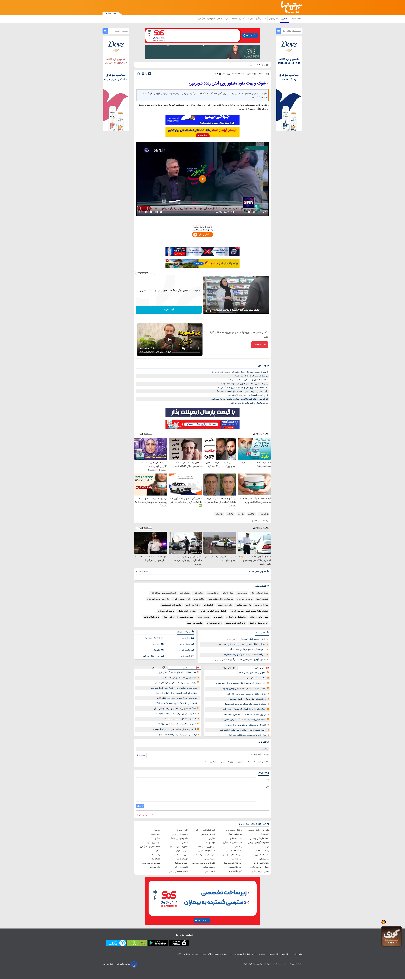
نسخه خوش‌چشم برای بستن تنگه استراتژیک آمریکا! (243, 719)
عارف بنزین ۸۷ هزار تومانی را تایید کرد (181, 719)
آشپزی (242, 18)
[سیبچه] (179, 943)
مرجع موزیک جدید (245, 599)
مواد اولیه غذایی (261, 605)
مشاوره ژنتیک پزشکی (187, 611)
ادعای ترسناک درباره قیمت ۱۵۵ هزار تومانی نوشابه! (244, 688)
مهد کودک (210, 842)
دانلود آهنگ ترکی (151, 617)
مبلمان (185, 842)
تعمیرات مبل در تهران (179, 846)
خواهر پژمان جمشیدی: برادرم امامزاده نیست (178, 677)
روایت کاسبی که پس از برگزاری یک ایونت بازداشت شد (243, 730)
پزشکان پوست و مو (233, 830)
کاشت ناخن (264, 834)
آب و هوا (156, 644)
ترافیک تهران (184, 650)
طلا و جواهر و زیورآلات (178, 838)
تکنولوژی (211, 18)
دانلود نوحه (218, 617)
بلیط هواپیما (242, 593)
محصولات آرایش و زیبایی (258, 842)
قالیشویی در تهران (180, 867)
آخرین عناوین (258, 668)
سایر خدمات (155, 867)
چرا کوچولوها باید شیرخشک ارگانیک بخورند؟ (249, 403)
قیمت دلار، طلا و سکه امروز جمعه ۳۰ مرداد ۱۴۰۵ (176, 703)
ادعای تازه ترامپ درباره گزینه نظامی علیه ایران (247, 735)
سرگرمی (201, 18)
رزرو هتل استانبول (243, 605)
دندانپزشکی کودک (261, 863)
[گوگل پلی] (158, 943)
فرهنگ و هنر (223, 18)
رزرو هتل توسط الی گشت (158, 599)
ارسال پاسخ (141, 755)
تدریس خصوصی (208, 834)
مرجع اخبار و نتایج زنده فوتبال (220, 599)
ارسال (140, 806)
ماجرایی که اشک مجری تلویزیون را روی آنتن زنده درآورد (241, 644)
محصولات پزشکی (234, 834)
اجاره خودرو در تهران (181, 599)
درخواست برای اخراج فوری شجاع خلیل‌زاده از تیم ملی (174, 688)
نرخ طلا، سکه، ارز (152, 638)
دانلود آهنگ (199, 599)
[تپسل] (136, 273)
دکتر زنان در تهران (261, 855)
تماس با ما (251, 954)
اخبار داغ (227, 668)
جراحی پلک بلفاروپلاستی (171, 605)
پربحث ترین (155, 667)
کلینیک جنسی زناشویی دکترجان (212, 611)
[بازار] (137, 943)
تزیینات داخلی (182, 859)
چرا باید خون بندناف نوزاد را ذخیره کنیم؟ (251, 376)
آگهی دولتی (206, 954)
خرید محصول (260, 345)
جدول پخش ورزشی (151, 656)
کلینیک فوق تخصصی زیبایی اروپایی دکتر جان (249, 611)
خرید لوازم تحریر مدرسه (235, 623)
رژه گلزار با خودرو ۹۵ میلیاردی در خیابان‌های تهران (175, 708)
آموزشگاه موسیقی (234, 867)
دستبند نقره (198, 593)
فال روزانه (156, 650)
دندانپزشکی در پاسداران (236, 617)
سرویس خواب (182, 851)
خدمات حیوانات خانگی (232, 842)
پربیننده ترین (188, 667)
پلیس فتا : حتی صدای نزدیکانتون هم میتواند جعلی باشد (244, 383)
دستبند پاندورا (262, 599)
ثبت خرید (169, 310)
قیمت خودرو (185, 644)
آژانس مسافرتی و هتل (178, 871)
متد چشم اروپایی (225, 605)
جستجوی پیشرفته (191, 954)
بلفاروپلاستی (227, 593)
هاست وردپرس (203, 617)
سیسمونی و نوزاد (153, 842)
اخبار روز (284, 18)
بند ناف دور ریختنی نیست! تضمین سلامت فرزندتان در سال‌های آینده (239, 399)
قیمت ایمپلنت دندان (259, 593)
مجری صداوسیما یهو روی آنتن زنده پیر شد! (247, 649)
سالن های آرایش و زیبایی (258, 830)
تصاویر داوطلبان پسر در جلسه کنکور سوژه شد (177, 724)
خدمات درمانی (236, 838)
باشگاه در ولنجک (193, 605)
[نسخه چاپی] (138, 73)
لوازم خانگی (155, 855)
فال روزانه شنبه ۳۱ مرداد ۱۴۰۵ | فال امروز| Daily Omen (243, 714)
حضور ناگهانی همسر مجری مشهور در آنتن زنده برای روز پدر (240, 659)
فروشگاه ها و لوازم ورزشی (231, 855)
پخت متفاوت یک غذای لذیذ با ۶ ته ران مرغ (177, 672)
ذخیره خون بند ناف (166, 611)
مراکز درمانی (264, 846)
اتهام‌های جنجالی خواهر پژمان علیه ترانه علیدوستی (174, 729)
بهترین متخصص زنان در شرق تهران (178, 617)
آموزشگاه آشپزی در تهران (204, 830)
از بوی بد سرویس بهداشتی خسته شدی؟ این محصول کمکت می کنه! (239, 372)
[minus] (143, 73)
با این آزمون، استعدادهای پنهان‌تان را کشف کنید (248, 395)
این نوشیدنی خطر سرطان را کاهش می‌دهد (248, 699)
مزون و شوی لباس (180, 834)
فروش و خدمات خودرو (151, 863)
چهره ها (250, 18)
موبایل (157, 851)
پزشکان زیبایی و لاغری (259, 867)
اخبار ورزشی (274, 18)
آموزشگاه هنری (235, 871)
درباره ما (262, 954)
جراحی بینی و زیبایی (260, 871)
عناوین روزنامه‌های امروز (255, 677)
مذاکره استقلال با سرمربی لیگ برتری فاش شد (246, 694)
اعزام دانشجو (155, 834)
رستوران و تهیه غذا (206, 846)
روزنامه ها (186, 638)
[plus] (149, 73)
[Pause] (206, 311)
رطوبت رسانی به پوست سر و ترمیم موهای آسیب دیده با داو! (242, 391)
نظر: (267, 786)
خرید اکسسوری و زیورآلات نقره (163, 593)
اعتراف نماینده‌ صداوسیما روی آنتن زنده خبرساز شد (244, 654)
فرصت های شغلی (237, 954)
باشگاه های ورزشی (234, 851)
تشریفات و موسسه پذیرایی (203, 863)
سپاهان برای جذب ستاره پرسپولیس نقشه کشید (177, 698)
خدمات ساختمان (181, 863)
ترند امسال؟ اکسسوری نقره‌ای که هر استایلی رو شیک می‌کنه (243, 387)
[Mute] (211, 311)
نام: (268, 780)
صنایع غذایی (209, 859)
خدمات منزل (155, 859)
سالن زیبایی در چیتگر (259, 617)
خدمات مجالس (208, 867)
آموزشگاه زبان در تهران (232, 863)
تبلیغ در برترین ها (220, 954)
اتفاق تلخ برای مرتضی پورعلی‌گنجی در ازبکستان (246, 725)
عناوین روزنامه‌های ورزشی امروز (252, 672)
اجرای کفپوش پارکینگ (258, 623)
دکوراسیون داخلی (180, 855)
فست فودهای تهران (206, 851)
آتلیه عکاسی (210, 871)
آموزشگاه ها (237, 859)
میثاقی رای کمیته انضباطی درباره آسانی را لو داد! (176, 693)
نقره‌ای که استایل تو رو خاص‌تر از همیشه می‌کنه (248, 379)
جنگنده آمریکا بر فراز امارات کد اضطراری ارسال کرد (244, 709)
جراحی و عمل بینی (195, 623)
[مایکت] (116, 943)
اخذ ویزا (157, 830)
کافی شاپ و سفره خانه (205, 855)
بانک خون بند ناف (214, 623)
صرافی (157, 838)
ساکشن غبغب (213, 593)
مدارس (212, 838)
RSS (179, 954)
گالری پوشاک (182, 830)
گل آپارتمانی (208, 605)
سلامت (234, 18)
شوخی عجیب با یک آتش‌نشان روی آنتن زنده (246, 639)
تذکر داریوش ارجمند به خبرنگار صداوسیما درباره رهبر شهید (240, 683)
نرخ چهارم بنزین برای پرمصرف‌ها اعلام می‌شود (177, 734)
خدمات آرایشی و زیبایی (259, 838)
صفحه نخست (296, 18)
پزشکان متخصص (262, 851)
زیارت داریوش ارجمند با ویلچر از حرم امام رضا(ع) (175, 683)
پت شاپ (238, 846)
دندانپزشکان (264, 859)
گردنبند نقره (185, 593)
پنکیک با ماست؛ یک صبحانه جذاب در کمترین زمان (245, 704)
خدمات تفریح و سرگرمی (150, 846)
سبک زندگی (261, 18)
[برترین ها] (290, 7)
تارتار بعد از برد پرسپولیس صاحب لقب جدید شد (176, 714)
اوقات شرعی (185, 656)
